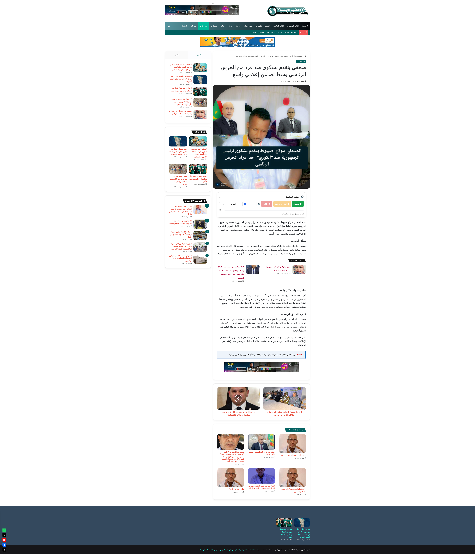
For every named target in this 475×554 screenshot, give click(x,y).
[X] (4, 535)
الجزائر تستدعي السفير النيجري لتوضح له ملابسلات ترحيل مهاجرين (180, 258)
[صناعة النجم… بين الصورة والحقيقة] (292, 443)
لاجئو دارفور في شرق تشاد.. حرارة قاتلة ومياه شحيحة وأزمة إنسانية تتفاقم (181, 102)
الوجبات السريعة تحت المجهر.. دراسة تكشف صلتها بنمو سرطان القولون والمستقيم (181, 67)
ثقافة (222, 26)
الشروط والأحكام (241, 550)
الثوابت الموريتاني (298, 81)
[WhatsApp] (4, 530)
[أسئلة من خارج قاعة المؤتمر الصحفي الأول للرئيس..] (261, 442)
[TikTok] (4, 550)
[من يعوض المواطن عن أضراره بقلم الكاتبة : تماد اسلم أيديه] (299, 269)
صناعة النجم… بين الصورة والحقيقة (293, 455)
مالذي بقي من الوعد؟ (236, 489)
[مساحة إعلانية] (237, 42)
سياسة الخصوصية (254, 550)
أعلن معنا (203, 550)
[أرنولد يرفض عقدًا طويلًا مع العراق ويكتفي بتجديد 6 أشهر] (200, 91)
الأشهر (176, 55)
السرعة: (233, 204)
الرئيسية (305, 26)
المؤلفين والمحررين (221, 550)
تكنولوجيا (259, 26)
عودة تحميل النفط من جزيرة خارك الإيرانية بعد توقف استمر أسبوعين (180, 79)
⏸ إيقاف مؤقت (282, 204)
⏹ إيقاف (267, 204)
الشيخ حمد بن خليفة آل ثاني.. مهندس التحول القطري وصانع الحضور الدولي (262, 487)
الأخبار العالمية (278, 26)
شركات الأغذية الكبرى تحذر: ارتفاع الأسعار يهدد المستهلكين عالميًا (181, 234)
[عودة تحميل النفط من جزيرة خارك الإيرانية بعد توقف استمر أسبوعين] (200, 79)
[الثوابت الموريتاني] (287, 11)
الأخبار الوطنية (293, 26)
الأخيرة (199, 55)
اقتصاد (267, 26)
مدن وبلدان (248, 26)
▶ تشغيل (297, 204)
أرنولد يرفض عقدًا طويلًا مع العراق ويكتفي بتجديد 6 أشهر (278, 32)
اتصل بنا (210, 550)
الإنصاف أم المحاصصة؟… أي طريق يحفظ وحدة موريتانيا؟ (293, 490)
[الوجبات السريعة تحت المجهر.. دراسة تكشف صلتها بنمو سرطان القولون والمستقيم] (200, 67)
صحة (231, 26)
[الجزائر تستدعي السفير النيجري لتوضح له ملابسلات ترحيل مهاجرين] (200, 259)
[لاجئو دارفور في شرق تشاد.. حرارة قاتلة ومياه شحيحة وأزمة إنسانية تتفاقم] (200, 102)
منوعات (193, 26)
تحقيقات (214, 26)
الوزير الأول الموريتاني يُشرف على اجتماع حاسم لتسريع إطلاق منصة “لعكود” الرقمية (181, 246)
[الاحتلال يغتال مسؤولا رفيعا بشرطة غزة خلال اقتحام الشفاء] (200, 224)
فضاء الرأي (204, 26)
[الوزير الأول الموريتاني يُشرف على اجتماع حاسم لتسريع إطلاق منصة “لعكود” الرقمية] (200, 247)
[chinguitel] (261, 367)
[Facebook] (4, 545)
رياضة (238, 26)
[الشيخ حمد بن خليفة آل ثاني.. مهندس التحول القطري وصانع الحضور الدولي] (261, 476)
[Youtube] (4, 540)
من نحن (231, 550)
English (184, 26)
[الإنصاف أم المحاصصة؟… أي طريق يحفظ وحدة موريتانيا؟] (292, 477)
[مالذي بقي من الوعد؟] (230, 477)
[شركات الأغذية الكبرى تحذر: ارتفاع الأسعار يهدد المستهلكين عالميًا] (200, 235)
